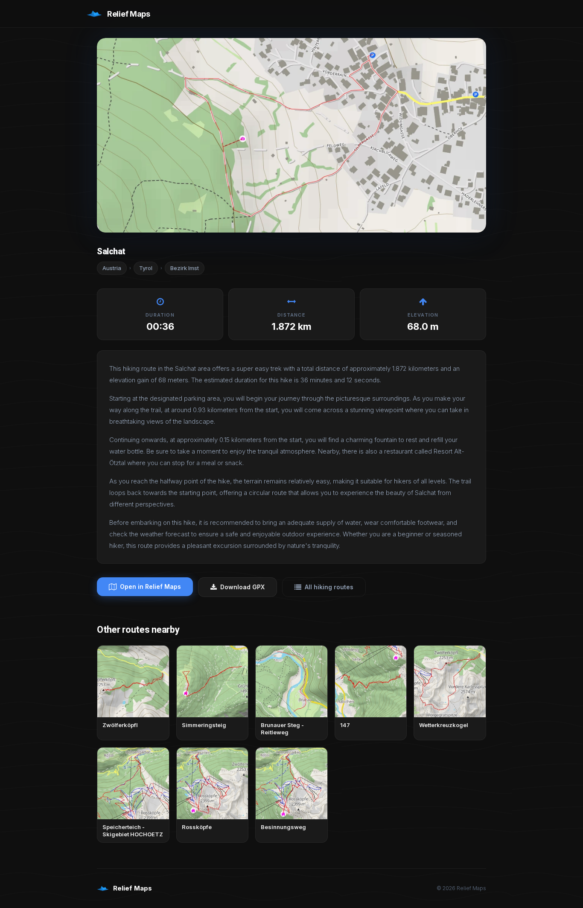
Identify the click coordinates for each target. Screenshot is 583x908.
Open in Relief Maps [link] (150, 586)
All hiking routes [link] (329, 587)
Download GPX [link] (242, 587)
